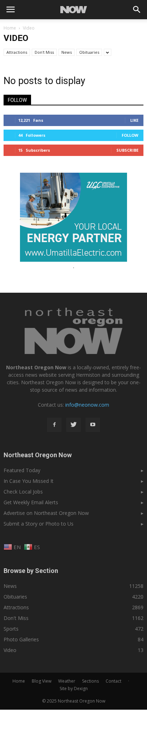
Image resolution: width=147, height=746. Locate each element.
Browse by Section (31, 570)
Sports (11, 628)
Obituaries (89, 52)
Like (134, 120)
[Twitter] (73, 425)
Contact (113, 681)
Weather (66, 681)
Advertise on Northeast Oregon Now (46, 513)
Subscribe (127, 150)
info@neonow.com (87, 404)
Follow (130, 135)
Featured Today (22, 470)
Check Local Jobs (23, 491)
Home (10, 28)
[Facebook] (54, 425)
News (66, 52)
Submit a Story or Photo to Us (39, 523)
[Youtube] (93, 425)
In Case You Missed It (29, 481)
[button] (137, 9)
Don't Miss (44, 52)
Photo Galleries (21, 639)
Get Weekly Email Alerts (31, 502)
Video (10, 650)
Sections (90, 681)
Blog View (41, 681)
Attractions (16, 52)
